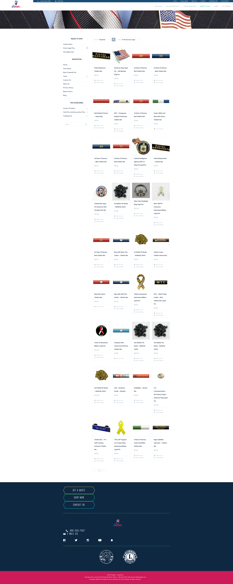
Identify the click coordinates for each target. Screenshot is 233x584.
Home (65, 65)
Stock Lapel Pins (69, 48)
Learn (65, 76)
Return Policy (68, 91)
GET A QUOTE (79, 490)
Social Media (184, 1)
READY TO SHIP (205, 6)
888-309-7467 (77, 530)
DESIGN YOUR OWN (190, 6)
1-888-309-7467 (122, 577)
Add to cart (99, 80)
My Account (224, 1)
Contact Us (67, 80)
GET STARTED (226, 6)
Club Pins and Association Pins (74, 112)
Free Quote (67, 68)
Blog (175, 1)
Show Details (100, 82)
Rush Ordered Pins (69, 72)
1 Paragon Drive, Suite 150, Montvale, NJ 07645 (98, 577)
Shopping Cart (213, 1)
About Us (194, 1)
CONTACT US (79, 505)
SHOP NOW (79, 497)
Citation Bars (68, 44)
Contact (203, 1)
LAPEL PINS (158, 6)
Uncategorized (68, 52)
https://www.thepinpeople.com (137, 577)
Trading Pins (67, 116)
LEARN (216, 6)
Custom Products (69, 108)
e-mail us (72, 534)
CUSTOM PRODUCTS (172, 6)
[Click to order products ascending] (113, 39)
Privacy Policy (68, 88)
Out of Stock (159, 128)
